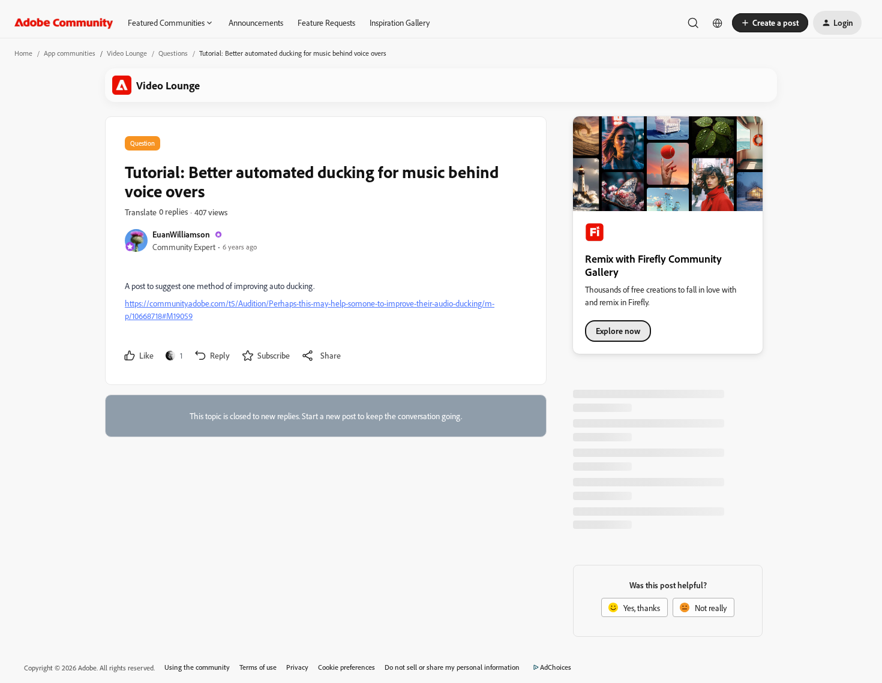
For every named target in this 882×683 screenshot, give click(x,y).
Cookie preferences (346, 667)
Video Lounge (127, 53)
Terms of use (258, 667)
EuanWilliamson (181, 234)
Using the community (197, 667)
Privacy (297, 667)
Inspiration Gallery (400, 22)
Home (23, 53)
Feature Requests (326, 22)
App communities (69, 53)
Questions (173, 53)
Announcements (256, 22)
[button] (770, 22)
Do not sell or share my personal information (452, 667)
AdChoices (555, 667)
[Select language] (717, 22)
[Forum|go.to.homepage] (63, 22)
